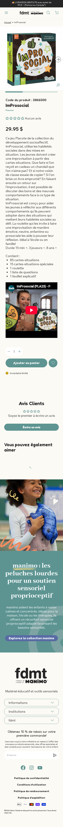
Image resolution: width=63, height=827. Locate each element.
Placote (10, 110)
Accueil (7, 22)
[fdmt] (31, 12)
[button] (15, 118)
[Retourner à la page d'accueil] (31, 675)
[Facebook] (23, 768)
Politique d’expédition (31, 797)
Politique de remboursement (31, 791)
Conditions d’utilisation (31, 784)
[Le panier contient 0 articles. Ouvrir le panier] (57, 13)
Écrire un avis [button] (31, 427)
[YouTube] (40, 768)
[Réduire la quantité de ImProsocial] (9, 351)
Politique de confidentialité (31, 778)
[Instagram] (31, 768)
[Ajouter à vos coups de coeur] (53, 363)
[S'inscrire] (55, 755)
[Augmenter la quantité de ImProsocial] (19, 351)
